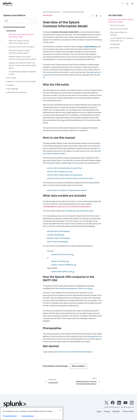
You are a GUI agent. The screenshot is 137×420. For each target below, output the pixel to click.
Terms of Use (128, 412)
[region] (31, 413)
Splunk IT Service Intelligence (62, 265)
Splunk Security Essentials (61, 255)
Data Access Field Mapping (57, 242)
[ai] (96, 15)
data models (90, 47)
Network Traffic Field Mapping (58, 238)
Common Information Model (73, 12)
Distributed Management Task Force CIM (74, 289)
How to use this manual (119, 29)
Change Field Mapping (55, 235)
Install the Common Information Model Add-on (74, 352)
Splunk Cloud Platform (51, 12)
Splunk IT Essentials (59, 261)
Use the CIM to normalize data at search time (64, 168)
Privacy (107, 412)
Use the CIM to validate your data (59, 172)
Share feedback (78, 366)
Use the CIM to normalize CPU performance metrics (67, 190)
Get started (114, 48)
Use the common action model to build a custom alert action (70, 179)
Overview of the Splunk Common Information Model (121, 21)
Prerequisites (115, 44)
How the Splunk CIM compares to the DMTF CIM (122, 40)
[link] (92, 15)
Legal (99, 412)
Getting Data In (93, 337)
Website (116, 412)
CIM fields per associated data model (79, 211)
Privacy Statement (9, 416)
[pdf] (100, 15)
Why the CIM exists (117, 26)
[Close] (60, 410)
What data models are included (118, 34)
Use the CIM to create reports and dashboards (64, 175)
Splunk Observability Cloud (61, 272)
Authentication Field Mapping (58, 231)
